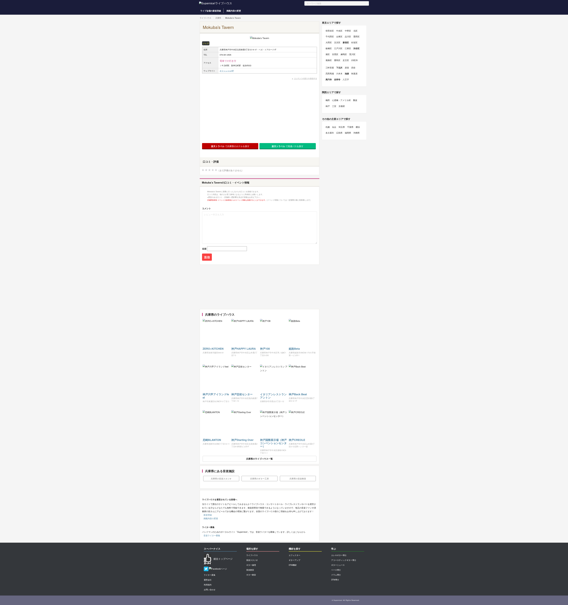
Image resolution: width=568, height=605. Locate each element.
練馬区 (344, 54)
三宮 (334, 106)
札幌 (328, 126)
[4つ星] (212, 170)
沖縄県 (356, 132)
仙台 (334, 126)
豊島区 (337, 60)
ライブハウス (205, 17)
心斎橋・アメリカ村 (341, 100)
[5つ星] (215, 170)
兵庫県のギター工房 (259, 478)
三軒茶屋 (330, 67)
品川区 (348, 36)
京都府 (342, 106)
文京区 (337, 42)
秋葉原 (354, 73)
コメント (206, 208)
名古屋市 (330, 132)
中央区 (339, 30)
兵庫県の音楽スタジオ (221, 478)
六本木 (339, 73)
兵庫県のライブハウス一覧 (259, 458)
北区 (355, 30)
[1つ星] (202, 170)
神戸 (328, 106)
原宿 (347, 67)
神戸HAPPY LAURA (243, 349)
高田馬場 (330, 73)
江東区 (348, 48)
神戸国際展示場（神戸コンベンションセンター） (273, 443)
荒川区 (352, 54)
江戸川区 (338, 48)
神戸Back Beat (298, 394)
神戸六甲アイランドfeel (216, 395)
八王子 (346, 79)
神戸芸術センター (242, 394)
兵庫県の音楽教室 (297, 478)
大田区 (329, 42)
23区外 (354, 60)
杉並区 (354, 42)
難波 (355, 100)
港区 (328, 54)
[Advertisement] (259, 287)
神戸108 (265, 349)
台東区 (339, 36)
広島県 (339, 132)
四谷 (353, 67)
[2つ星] (206, 170)
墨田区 (356, 36)
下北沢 (339, 67)
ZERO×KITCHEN (213, 349)
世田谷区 (330, 30)
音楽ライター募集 (212, 535)
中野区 (348, 30)
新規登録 (208, 514)
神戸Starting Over (242, 440)
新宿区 (346, 42)
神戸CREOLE (297, 440)
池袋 (347, 73)
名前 (204, 248)
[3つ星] (209, 170)
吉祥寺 (337, 79)
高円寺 (329, 79)
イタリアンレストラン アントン (273, 395)
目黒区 (335, 54)
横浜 (358, 126)
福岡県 (348, 132)
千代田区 (330, 36)
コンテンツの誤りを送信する (305, 78)
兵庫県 (218, 17)
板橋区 (329, 48)
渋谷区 (356, 48)
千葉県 (350, 126)
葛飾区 (329, 60)
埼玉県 (342, 126)
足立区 (346, 60)
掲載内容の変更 (233, 10)
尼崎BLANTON (212, 440)
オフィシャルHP (227, 70)
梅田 (328, 100)
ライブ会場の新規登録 (210, 10)
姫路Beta (294, 349)
